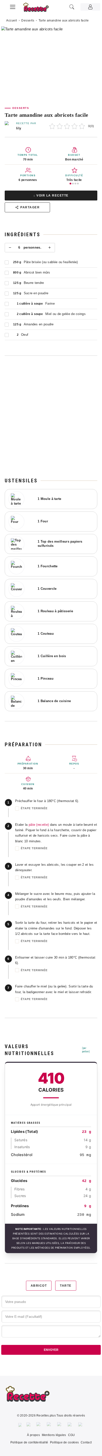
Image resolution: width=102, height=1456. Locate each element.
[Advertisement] (51, 416)
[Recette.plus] (38, 8)
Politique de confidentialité (29, 1442)
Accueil (11, 20)
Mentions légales (54, 1435)
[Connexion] (90, 7)
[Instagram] (39, 1425)
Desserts (27, 20)
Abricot (39, 1285)
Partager (30, 207)
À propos (33, 1435)
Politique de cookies (64, 1442)
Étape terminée (34, 808)
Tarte (66, 1285)
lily (18, 128)
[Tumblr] (60, 1425)
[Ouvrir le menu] (12, 6)
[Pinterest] (49, 1425)
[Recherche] (72, 7)
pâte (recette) (39, 824)
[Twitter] (28, 1424)
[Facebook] (20, 1425)
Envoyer (51, 1350)
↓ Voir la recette (51, 195)
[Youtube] (70, 1424)
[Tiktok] (81, 1424)
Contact (86, 1442)
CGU (71, 1435)
